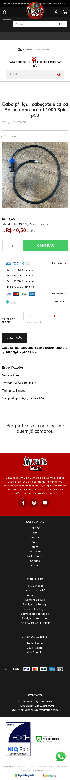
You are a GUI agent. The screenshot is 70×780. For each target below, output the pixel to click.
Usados (35, 561)
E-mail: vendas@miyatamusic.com (36, 709)
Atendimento (35, 595)
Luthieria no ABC (35, 590)
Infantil (35, 547)
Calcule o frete (8, 321)
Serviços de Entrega (35, 604)
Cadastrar (37, 14)
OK (55, 316)
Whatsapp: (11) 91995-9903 (36, 705)
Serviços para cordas (35, 618)
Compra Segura (35, 599)
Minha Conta (35, 643)
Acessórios (10, 136)
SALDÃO (35, 528)
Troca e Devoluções (35, 609)
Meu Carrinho (35, 652)
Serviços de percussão (35, 613)
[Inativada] (18, 739)
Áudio (35, 542)
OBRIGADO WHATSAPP (35, 623)
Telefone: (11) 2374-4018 (36, 701)
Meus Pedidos (35, 647)
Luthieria (35, 565)
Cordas (35, 537)
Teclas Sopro (35, 556)
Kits (35, 533)
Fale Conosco (35, 585)
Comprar (45, 245)
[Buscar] (61, 24)
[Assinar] (59, 74)
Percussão (35, 551)
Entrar (36, 10)
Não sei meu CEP (34, 321)
